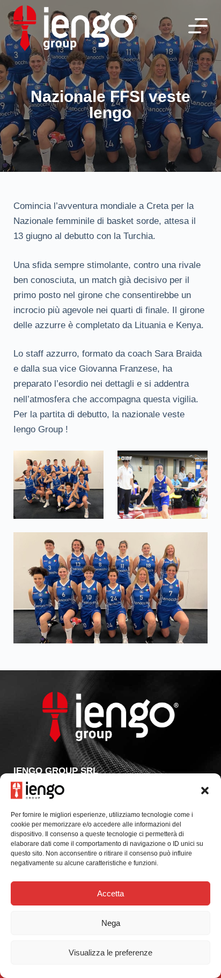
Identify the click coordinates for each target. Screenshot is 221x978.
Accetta (110, 893)
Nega (110, 923)
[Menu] (198, 25)
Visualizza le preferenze (110, 952)
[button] (205, 790)
